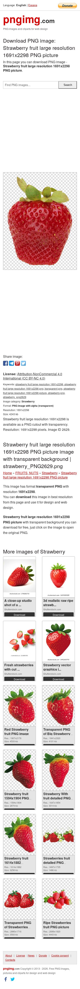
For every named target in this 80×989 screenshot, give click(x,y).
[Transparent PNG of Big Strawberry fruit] (58, 706)
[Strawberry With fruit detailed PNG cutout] (58, 770)
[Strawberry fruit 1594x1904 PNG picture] (19, 770)
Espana (32, 5)
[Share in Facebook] (5, 363)
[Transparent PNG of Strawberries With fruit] (19, 899)
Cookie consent (60, 955)
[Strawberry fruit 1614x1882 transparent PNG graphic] (19, 835)
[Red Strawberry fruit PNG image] (19, 705)
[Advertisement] (40, 132)
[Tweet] (23, 363)
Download (19, 614)
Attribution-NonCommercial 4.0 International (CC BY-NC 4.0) (32, 376)
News (31, 955)
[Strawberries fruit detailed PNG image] (58, 834)
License (20, 955)
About (8, 955)
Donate (43, 955)
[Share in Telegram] (11, 363)
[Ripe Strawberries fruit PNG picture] (58, 899)
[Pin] (17, 363)
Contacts (10, 959)
